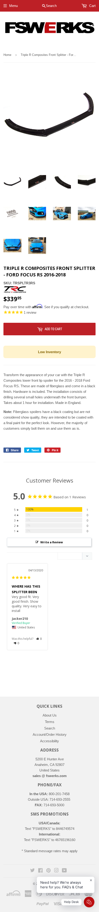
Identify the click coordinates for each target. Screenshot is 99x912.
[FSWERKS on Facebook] (40, 871)
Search (49, 728)
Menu (13, 6)
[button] (39, 639)
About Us (50, 715)
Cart (92, 6)
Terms (49, 722)
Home (7, 55)
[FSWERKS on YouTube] (64, 871)
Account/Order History (50, 734)
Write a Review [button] (51, 542)
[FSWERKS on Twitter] (32, 871)
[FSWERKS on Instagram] (56, 871)
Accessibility (49, 741)
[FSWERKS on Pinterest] (48, 871)
